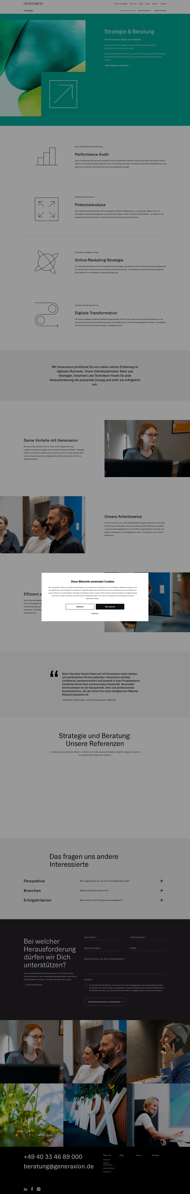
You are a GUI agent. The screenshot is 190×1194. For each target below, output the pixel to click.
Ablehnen (80, 607)
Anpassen (95, 613)
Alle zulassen (110, 607)
